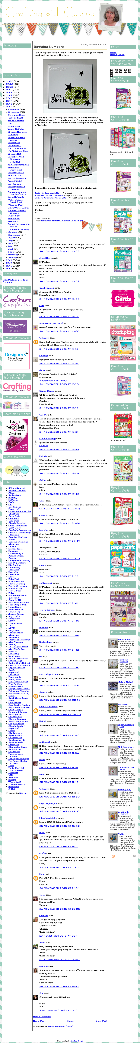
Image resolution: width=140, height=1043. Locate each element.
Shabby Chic (15, 714)
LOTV (11, 621)
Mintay (12, 644)
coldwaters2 (45, 583)
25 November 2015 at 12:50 (59, 797)
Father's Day (15, 588)
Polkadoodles (15, 686)
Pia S (42, 832)
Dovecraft (13, 574)
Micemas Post (15, 205)
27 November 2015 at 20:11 (59, 936)
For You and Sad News (126, 768)
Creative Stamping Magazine (18, 543)
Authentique (14, 495)
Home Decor (15, 607)
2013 (9, 263)
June (11, 243)
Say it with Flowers (123, 813)
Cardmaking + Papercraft (15, 508)
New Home (14, 656)
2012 (9, 266)
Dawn (42, 874)
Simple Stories (16, 723)
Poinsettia (13, 221)
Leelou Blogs (77, 1041)
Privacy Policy (117, 54)
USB (10, 775)
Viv (40, 657)
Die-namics (46, 220)
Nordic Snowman (17, 178)
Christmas (13, 518)
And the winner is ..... (18, 148)
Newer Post (39, 1021)
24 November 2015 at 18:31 (58, 432)
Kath (41, 305)
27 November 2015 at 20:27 (59, 959)
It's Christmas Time (18, 151)
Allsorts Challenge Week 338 (50, 198)
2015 (9, 106)
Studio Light (14, 749)
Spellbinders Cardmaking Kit (16, 738)
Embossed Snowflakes (15, 168)
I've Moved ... (14, 145)
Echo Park (13, 579)
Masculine (13, 637)
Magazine (13, 630)
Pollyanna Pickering (18, 691)
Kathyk (42, 721)
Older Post (101, 1021)
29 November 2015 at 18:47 (59, 986)
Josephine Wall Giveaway (16, 158)
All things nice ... (126, 747)
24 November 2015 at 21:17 (58, 576)
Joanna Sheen (16, 614)
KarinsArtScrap (47, 438)
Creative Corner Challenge (49, 195)
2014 (9, 260)
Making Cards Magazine (15, 634)
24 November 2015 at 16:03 (59, 299)
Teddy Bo (13, 756)
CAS (11, 502)
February (13, 254)
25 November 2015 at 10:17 (59, 735)
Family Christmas (17, 586)
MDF (11, 626)
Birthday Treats (16, 172)
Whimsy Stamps (17, 784)
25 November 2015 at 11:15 (58, 767)
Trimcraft (13, 772)
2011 (9, 268)
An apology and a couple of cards (17, 193)
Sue (41, 993)
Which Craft (14, 782)
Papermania (14, 677)
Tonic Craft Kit (16, 768)
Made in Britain (16, 120)
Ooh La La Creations (19, 665)
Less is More (15, 623)
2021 (9, 89)
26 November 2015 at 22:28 (59, 909)
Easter (11, 577)
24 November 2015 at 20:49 (59, 541)
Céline (42, 480)
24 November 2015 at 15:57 (59, 251)
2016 (9, 104)
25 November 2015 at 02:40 (60, 700)
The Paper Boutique (18, 758)
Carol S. (43, 515)
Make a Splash (125, 682)
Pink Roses (14, 218)
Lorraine (43, 530)
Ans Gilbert (45, 258)
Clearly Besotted (17, 523)
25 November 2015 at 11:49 (59, 782)
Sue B (42, 415)
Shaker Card (15, 716)
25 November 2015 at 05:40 (60, 714)
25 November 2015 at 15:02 (59, 811)
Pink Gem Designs (18, 681)
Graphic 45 (14, 600)
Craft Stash (14, 528)
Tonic (11, 765)
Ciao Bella (13, 521)
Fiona (42, 759)
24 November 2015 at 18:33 (59, 449)
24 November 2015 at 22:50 (59, 685)
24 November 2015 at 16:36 (59, 331)
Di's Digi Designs (17, 563)
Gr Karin (43, 445)
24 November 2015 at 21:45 (59, 621)
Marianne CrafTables (61, 220)
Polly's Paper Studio (19, 688)
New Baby (13, 653)
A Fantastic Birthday (18, 229)
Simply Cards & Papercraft (16, 727)
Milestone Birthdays (19, 640)
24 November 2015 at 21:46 (59, 635)
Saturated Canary (17, 712)
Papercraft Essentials (14, 673)
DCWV (12, 546)
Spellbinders (15, 735)
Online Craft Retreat (19, 663)
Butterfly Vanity (16, 197)
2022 (10, 87)
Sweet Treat (14, 216)
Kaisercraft (14, 619)
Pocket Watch (15, 181)
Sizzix (11, 730)
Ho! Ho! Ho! (14, 162)
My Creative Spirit (18, 646)
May (11, 246)
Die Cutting (14, 565)
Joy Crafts (14, 616)
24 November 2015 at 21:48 (59, 650)
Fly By (121, 834)
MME (11, 628)
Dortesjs (43, 355)
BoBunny (13, 500)
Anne (42, 942)
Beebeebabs (45, 642)
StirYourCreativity (48, 706)
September (14, 235)
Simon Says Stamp (18, 721)
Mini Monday (15, 642)
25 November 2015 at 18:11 (58, 846)
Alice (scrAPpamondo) (51, 323)
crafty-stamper (47, 610)
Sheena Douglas (17, 719)
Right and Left (15, 118)
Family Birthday (16, 584)
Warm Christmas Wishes (16, 138)
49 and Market (16, 488)
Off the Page (15, 660)
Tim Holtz (13, 763)
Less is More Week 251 (48, 193)
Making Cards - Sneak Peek (16, 201)
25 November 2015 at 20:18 (59, 867)
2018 (9, 98)
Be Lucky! (13, 134)
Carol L (43, 692)
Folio (11, 593)
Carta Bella (14, 516)
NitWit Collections (18, 658)
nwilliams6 (45, 742)
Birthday (12, 497)
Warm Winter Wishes (19, 208)
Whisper (43, 627)
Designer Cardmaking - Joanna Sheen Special (16, 554)
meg (41, 774)
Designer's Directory (19, 560)
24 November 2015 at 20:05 (60, 509)
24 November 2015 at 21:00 (59, 558)
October (13, 232)
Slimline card (15, 733)
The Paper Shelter (17, 761)
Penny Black (14, 679)
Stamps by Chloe (17, 747)
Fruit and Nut (15, 175)
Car (10, 123)
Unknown (44, 338)
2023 (10, 84)
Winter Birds (124, 639)
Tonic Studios (15, 770)
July (10, 240)
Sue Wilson (14, 751)
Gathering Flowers (123, 661)
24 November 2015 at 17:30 (59, 363)
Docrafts (13, 572)
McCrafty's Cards (49, 674)
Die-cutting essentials (14, 568)
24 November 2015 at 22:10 (59, 667)
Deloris (43, 456)
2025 (10, 81)
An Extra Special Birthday (17, 211)
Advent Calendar (17, 490)
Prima (11, 695)
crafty (42, 853)
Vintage (12, 779)
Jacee (42, 370)
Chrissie (43, 915)
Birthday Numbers (17, 132)
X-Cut (11, 789)
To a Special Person (18, 165)
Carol (42, 501)
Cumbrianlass (46, 288)
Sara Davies (14, 702)
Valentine (13, 777)
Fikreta (42, 565)
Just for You (14, 184)
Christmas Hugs (16, 115)
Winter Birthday (16, 129)
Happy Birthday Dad (126, 725)
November (14, 112)
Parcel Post (14, 126)
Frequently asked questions (17, 596)
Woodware (13, 786)
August (12, 237)
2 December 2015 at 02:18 (58, 1010)
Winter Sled (14, 142)
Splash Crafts (15, 742)
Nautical (12, 651)
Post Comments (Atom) (60, 1026)
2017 (9, 101)
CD (10, 504)
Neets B (43, 966)
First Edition (14, 591)
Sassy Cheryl (15, 709)
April (11, 249)
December (14, 109)
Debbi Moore (15, 549)
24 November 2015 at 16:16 (59, 316)
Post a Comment (42, 1016)
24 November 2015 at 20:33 (59, 523)
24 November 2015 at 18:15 (58, 408)
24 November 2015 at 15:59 (59, 281)
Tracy (42, 895)
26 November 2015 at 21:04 (59, 888)
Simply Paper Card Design (53, 380)
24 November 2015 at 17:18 (58, 349)
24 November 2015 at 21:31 (58, 603)
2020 (10, 92)
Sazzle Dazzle (46, 391)
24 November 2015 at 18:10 (59, 384)
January (12, 257)
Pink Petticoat (15, 684)
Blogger (23, 793)
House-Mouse (16, 609)
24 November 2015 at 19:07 (59, 473)
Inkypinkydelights (48, 803)
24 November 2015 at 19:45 (59, 494)
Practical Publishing (18, 693)
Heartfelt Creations (18, 602)
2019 (9, 95)
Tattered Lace (15, 754)
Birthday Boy (124, 789)
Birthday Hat (14, 154)
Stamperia (13, 744)
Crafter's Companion (19, 530)
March (12, 252)
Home (70, 1021)
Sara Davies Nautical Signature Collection (19, 706)
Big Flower (123, 704)
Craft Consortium (17, 525)
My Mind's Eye (16, 649)
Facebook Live (16, 581)
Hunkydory (14, 612)
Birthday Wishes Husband (16, 187)
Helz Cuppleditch (17, 605)
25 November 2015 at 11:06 (59, 753)
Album (11, 493)
